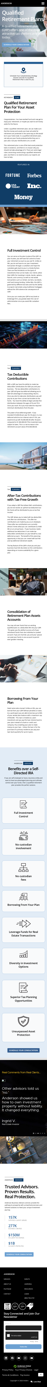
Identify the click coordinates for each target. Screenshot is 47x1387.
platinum (7, 1289)
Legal (36, 1370)
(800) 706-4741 (29, 1298)
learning (28, 1284)
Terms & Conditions (10, 1375)
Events (27, 1279)
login (26, 1294)
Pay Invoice (25, 1375)
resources (28, 1289)
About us (7, 1284)
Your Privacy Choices (23, 1370)
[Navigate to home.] (8, 3)
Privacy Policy (7, 1370)
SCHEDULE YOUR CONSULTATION (16, 45)
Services (7, 1279)
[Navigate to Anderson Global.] (23, 1367)
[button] (35, 1133)
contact (7, 1294)
